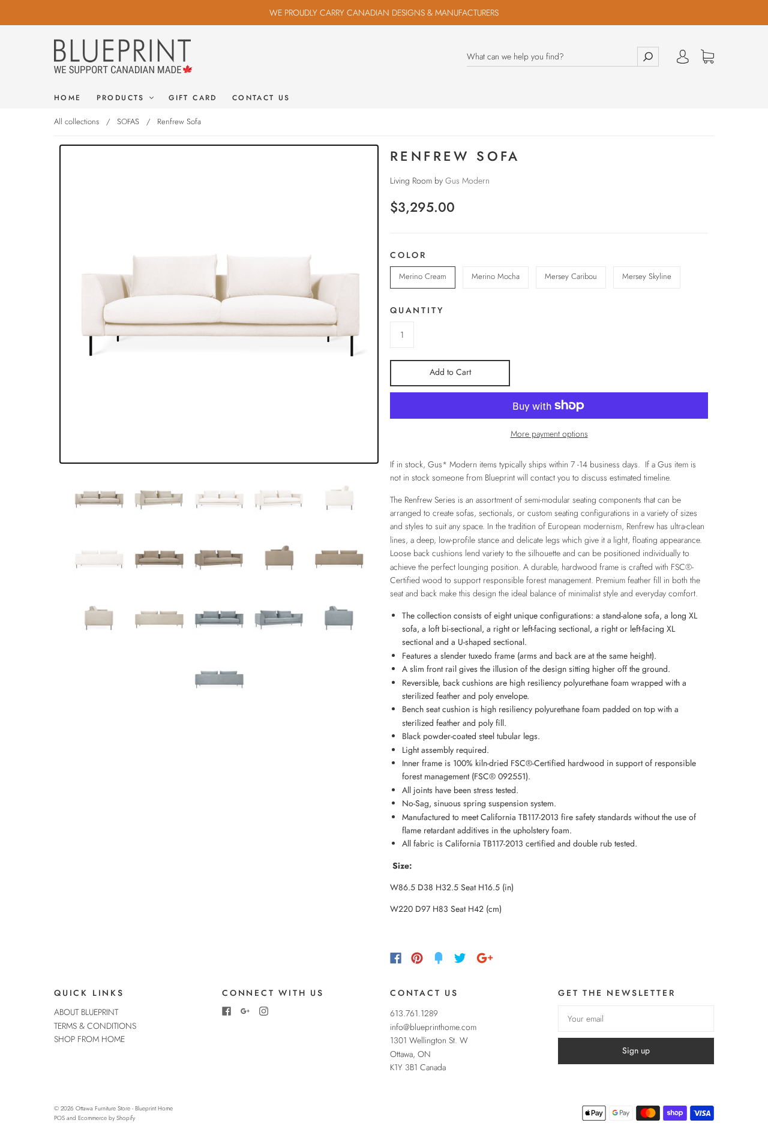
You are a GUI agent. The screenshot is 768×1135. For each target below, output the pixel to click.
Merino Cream (422, 276)
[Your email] (636, 1018)
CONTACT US (261, 98)
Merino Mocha (496, 276)
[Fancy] (438, 958)
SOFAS (128, 121)
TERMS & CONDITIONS (95, 1026)
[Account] (683, 56)
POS (59, 1117)
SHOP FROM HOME (89, 1039)
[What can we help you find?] (552, 57)
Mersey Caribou (571, 276)
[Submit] (648, 57)
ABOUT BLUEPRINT (86, 1012)
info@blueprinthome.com (433, 1027)
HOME (68, 98)
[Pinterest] (417, 958)
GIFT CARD (193, 98)
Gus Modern (467, 181)
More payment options (549, 434)
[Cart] (707, 57)
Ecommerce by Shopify (106, 1117)
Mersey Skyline (646, 276)
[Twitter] (460, 958)
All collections (76, 121)
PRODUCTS (123, 98)
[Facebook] (395, 958)
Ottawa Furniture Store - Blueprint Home (124, 1108)
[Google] (485, 958)
